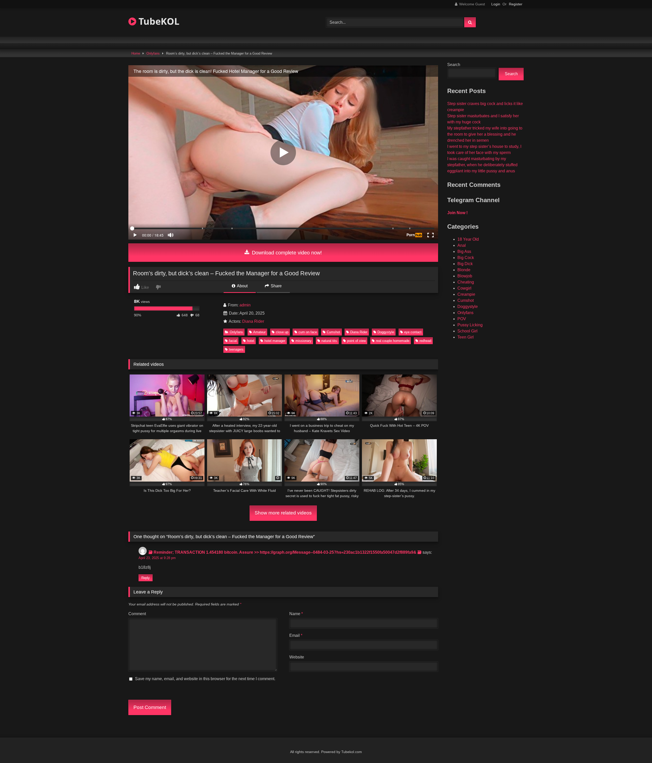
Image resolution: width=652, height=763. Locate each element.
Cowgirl (464, 288)
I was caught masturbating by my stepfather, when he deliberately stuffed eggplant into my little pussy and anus (482, 165)
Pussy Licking (470, 325)
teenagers (236, 349)
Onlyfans (153, 53)
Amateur (259, 332)
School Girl (467, 331)
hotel (250, 341)
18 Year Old (468, 239)
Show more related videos (283, 512)
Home (135, 53)
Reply (145, 578)
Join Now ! (457, 213)
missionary (303, 341)
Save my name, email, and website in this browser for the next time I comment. (205, 679)
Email (295, 635)
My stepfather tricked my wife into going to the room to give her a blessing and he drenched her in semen (484, 134)
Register (515, 4)
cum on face (307, 332)
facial (233, 341)
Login (495, 4)
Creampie (466, 294)
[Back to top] (636, 748)
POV (461, 319)
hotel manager (274, 341)
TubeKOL (157, 21)
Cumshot (333, 332)
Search (453, 64)
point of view (356, 341)
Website (296, 657)
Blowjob (464, 276)
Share (276, 286)
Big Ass (464, 251)
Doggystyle (385, 332)
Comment (137, 614)
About (242, 286)
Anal (461, 245)
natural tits (329, 341)
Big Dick (465, 264)
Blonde (463, 270)
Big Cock (465, 257)
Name (296, 614)
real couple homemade (392, 341)
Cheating (465, 282)
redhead (425, 341)
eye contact (413, 332)
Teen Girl (465, 337)
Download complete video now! (286, 252)
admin (245, 305)
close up (282, 332)
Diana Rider (253, 321)
